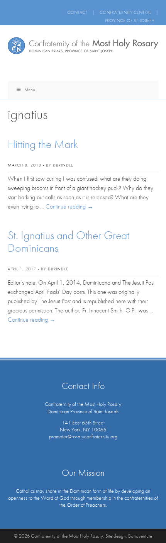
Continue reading (69, 206)
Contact (77, 12)
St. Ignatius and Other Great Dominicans (68, 241)
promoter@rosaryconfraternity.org (83, 436)
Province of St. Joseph (129, 20)
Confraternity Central (125, 12)
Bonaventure (140, 536)
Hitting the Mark (43, 144)
